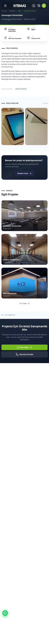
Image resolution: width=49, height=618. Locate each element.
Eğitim (19, 11)
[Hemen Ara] (39, 5)
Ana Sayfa (4, 11)
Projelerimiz (12, 11)
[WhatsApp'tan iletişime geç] (5, 613)
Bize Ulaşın (24, 347)
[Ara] (33, 5)
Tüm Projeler (23, 303)
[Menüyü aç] (5, 5)
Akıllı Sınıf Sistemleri (21, 89)
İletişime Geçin (22, 173)
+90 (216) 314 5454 (26, 354)
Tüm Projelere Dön (9, 315)
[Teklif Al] (44, 5)
